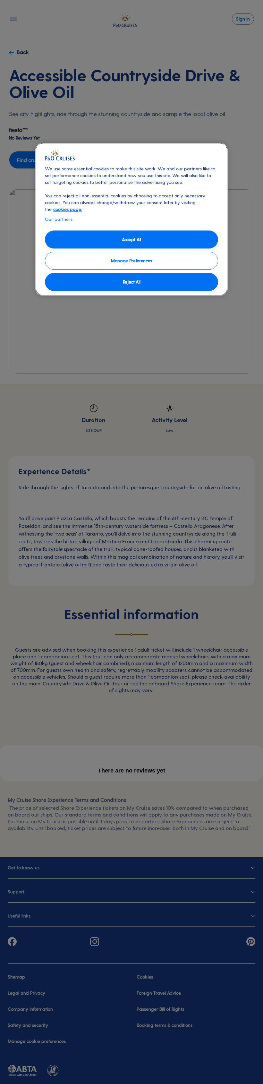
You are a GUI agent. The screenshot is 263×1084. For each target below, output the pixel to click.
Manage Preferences (131, 260)
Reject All (131, 282)
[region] (131, 219)
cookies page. (67, 209)
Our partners (58, 219)
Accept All (131, 239)
